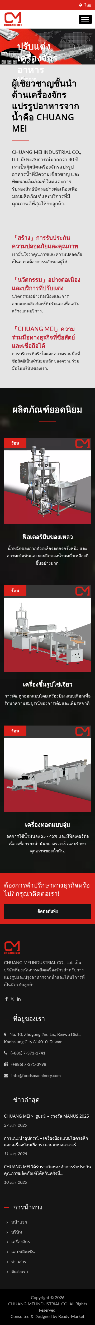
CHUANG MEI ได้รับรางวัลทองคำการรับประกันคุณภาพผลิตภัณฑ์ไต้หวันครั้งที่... (47, 1170)
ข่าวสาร (18, 1262)
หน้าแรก (19, 1222)
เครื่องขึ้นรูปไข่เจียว (47, 684)
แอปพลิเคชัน (23, 1252)
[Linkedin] (19, 999)
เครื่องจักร (20, 1242)
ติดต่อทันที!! (47, 911)
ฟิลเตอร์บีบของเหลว (47, 536)
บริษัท (16, 1232)
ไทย (88, 5)
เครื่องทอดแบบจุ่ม (47, 824)
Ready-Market (71, 1317)
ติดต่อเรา (19, 1272)
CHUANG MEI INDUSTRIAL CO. (38, 1304)
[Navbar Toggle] (85, 19)
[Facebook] (6, 999)
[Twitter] (12, 999)
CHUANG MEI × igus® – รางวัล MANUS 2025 (46, 1116)
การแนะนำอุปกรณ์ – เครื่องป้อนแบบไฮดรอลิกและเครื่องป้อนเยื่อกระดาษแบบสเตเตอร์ (46, 1141)
